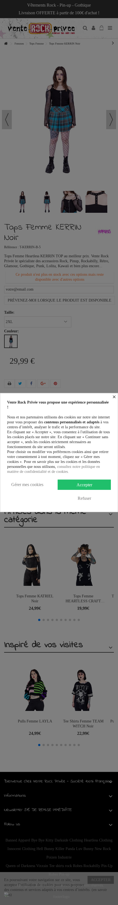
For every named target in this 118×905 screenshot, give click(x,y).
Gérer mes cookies (27, 484)
